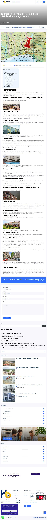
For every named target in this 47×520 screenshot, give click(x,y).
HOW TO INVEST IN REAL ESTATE (7, 331)
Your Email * (5, 296)
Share (43, 27)
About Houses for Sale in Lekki (8, 408)
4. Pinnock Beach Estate (10, 83)
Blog (45, 517)
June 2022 (4, 451)
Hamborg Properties (5, 517)
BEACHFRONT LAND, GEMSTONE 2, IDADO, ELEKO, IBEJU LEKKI (27, 367)
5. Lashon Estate (9, 78)
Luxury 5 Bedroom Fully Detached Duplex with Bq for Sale (26, 393)
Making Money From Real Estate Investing (8, 335)
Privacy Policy (41, 517)
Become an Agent (7, 438)
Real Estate (5, 423)
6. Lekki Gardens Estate (10, 85)
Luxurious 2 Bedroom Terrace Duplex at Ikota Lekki (25, 376)
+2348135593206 (33, 502)
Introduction (5, 72)
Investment (4, 418)
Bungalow (18, 500)
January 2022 (5, 458)
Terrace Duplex (21, 378)
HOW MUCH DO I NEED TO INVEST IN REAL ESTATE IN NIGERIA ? (13, 336)
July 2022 (4, 449)
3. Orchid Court (9, 76)
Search (2, 323)
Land (17, 370)
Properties (16, 495)
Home (2, 27)
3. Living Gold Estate (10, 82)
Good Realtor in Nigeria (7, 416)
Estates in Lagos (7, 27)
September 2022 (6, 446)
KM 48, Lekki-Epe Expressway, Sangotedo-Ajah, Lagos (32, 498)
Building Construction (6, 411)
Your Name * (5, 291)
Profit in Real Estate (6, 420)
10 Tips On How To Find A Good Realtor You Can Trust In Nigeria (30, 347)
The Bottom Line (7, 86)
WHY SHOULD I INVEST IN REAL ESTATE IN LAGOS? (10, 338)
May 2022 (4, 454)
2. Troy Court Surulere (10, 75)
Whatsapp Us (10, 511)
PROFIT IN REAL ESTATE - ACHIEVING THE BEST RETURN (10, 343)
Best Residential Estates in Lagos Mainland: (11, 73)
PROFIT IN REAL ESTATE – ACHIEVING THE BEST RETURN (11, 333)
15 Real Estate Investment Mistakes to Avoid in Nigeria (9, 347)
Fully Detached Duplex (23, 396)
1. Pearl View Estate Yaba (10, 74)
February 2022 (5, 456)
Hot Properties (36, 517)
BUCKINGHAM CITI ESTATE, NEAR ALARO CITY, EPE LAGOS (27, 358)
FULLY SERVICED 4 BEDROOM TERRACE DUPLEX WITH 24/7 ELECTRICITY (29, 384)
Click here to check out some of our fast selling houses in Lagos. (21, 273)
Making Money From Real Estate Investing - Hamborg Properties (11, 345)
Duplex (17, 378)
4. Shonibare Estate (9, 77)
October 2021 (5, 461)
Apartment (18, 502)
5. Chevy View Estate (9, 84)
